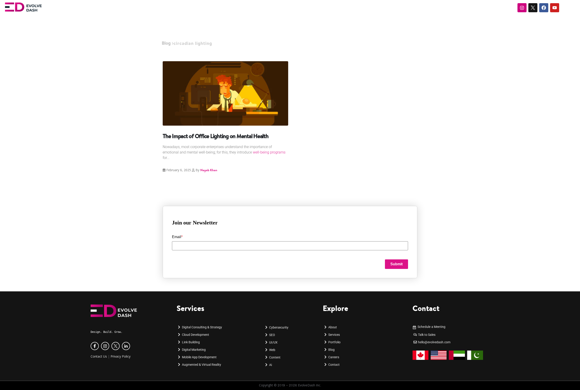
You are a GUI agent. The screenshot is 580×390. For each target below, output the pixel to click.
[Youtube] (554, 7)
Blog (166, 43)
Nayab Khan (208, 170)
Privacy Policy (120, 356)
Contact (426, 308)
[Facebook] (543, 7)
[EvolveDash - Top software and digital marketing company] (23, 7)
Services (190, 308)
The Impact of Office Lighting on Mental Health (215, 136)
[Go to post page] (225, 93)
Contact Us (99, 356)
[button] (10, 384)
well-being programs (269, 152)
